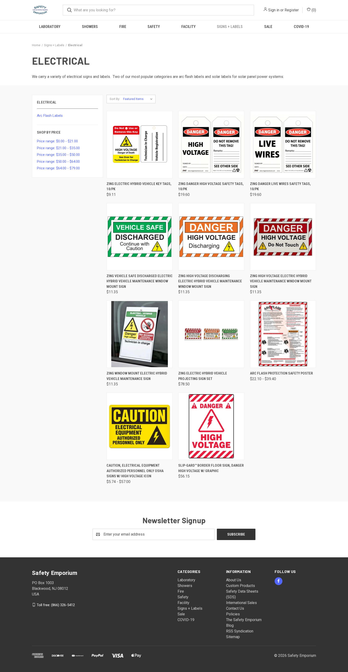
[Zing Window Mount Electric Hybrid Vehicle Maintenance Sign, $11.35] (139, 334)
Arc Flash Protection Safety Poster (281, 373)
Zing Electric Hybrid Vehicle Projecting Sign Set (202, 376)
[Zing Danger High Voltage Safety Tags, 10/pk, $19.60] (211, 144)
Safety (153, 26)
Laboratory (49, 26)
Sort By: (115, 99)
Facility (188, 26)
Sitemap (233, 637)
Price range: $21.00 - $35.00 (58, 148)
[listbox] (138, 99)
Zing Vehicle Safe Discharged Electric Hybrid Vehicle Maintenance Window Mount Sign (140, 281)
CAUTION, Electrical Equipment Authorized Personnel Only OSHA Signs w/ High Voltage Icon (135, 470)
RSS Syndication (239, 631)
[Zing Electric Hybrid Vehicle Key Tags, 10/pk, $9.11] (139, 144)
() (313, 10)
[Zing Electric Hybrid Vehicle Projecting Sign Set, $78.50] (211, 334)
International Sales (241, 602)
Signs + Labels (230, 26)
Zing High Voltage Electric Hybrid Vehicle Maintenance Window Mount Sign (281, 281)
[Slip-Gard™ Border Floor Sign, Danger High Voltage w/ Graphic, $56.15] (211, 426)
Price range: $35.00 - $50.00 (58, 155)
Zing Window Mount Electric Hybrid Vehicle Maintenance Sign (137, 376)
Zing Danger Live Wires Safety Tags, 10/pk (280, 186)
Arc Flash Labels (50, 115)
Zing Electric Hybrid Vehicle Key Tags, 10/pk (139, 186)
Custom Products (240, 585)
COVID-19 (301, 26)
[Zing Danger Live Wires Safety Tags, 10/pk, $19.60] (283, 144)
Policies (233, 614)
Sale (268, 26)
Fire (122, 26)
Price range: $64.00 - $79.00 (58, 168)
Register (292, 10)
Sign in (273, 10)
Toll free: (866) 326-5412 (56, 605)
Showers (90, 26)
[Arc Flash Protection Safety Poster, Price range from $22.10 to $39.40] (283, 334)
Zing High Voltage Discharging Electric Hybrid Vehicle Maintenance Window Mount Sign (210, 281)
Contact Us (235, 608)
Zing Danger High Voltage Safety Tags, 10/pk (211, 186)
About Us (233, 580)
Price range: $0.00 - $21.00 (57, 141)
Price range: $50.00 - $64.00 (58, 161)
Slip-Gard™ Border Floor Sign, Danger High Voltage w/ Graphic (211, 468)
